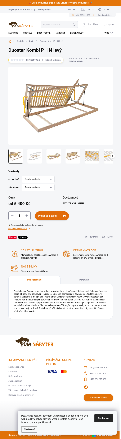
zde (87, 3)
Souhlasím (103, 418)
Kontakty (31, 9)
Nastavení (29, 429)
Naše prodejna (44, 9)
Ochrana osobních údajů (19, 385)
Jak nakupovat (15, 381)
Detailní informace (17, 229)
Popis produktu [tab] (34, 280)
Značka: (76, 61)
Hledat (74, 24)
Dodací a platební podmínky (21, 395)
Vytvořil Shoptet (82, 435)
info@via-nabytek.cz (99, 367)
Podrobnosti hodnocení (51, 60)
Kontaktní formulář (98, 397)
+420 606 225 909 (98, 373)
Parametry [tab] (84, 280)
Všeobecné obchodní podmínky (22, 390)
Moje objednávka (16, 9)
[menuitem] (14, 33)
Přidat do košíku (47, 215)
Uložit (13, 237)
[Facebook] (86, 386)
